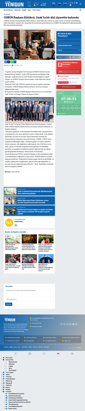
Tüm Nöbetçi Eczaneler (70, 86)
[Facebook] (61, 324)
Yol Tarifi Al (73, 82)
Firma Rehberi (10, 379)
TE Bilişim (78, 347)
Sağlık (24, 10)
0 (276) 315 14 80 (64, 82)
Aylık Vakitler (62, 113)
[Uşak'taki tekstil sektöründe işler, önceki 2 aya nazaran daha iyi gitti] (12, 258)
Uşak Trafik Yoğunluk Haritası (72, 337)
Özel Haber (36, 10)
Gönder (8, 304)
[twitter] (29, 353)
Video (8, 374)
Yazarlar (9, 376)
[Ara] (80, 4)
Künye (8, 387)
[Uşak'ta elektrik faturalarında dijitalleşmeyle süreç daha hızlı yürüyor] (12, 239)
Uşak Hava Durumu (31, 337)
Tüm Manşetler (30, 340)
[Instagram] (67, 324)
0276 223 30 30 (36, 323)
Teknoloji (46, 347)
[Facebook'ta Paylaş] (5, 61)
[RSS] (76, 324)
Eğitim (30, 347)
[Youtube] (73, 324)
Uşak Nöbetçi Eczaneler (13, 337)
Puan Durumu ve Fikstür (13, 340)
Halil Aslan (8, 65)
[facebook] (15, 353)
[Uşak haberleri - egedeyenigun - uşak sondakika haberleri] (14, 4)
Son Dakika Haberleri (50, 340)
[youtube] (58, 353)
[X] (64, 324)
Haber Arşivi (67, 340)
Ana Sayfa (9, 357)
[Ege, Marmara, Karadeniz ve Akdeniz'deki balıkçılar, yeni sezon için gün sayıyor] (46, 258)
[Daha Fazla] (15, 61)
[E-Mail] (16, 225)
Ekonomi (7, 14)
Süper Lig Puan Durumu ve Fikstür (19, 402)
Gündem (17, 10)
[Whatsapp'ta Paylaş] (11, 61)
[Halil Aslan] (9, 222)
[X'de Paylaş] (8, 61)
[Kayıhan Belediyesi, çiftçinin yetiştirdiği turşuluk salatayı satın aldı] (29, 258)
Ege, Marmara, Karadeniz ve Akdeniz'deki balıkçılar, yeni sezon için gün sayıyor (45, 267)
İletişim (8, 389)
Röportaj (35, 347)
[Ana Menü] (80, 10)
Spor (29, 10)
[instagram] (43, 353)
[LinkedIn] (70, 324)
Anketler (9, 385)
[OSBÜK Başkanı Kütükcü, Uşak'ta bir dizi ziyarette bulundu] (29, 45)
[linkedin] (72, 353)
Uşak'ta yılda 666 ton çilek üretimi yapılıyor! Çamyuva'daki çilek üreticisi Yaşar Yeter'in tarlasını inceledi (45, 248)
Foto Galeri (9, 372)
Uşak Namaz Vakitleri (51, 337)
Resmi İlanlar (8, 10)
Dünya (15, 347)
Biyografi (9, 383)
